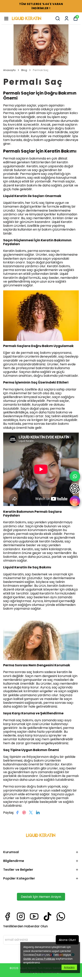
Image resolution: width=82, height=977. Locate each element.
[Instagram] (21, 916)
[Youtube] (34, 916)
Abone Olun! (67, 940)
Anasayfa (9, 70)
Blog (24, 70)
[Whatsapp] (61, 916)
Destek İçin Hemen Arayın (41, 896)
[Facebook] (7, 916)
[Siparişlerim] (66, 18)
